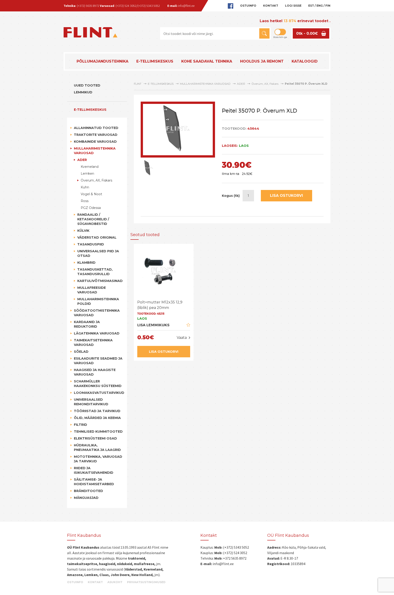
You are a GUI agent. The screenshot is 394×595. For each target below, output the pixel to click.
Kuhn (85, 187)
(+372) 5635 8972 (88, 6)
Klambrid (86, 263)
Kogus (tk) (231, 196)
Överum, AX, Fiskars (96, 180)
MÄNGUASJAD (86, 498)
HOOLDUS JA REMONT (262, 61)
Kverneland (89, 167)
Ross (84, 201)
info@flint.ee (186, 6)
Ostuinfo (248, 5)
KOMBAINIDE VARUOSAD (95, 142)
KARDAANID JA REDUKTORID (87, 324)
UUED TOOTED (87, 85)
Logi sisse (293, 5)
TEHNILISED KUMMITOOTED (98, 431)
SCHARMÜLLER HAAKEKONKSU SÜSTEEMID (98, 383)
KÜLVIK (83, 231)
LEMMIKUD (83, 92)
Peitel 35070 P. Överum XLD (306, 83)
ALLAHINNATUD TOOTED (96, 128)
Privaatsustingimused (146, 582)
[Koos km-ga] (280, 32)
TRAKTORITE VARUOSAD (95, 135)
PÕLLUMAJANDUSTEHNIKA (102, 61)
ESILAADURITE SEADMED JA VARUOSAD (98, 360)
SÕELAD (81, 352)
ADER (82, 160)
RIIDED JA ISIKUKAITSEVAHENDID (93, 470)
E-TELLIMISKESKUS (154, 61)
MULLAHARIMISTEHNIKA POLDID (98, 301)
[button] (264, 33)
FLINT (137, 83)
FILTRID (80, 425)
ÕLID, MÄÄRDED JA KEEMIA (97, 418)
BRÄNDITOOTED (88, 491)
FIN (327, 5)
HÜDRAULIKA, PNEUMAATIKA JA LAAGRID (97, 447)
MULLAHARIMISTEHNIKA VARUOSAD (95, 150)
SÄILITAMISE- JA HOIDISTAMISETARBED (94, 481)
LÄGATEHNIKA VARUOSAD (96, 333)
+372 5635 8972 (234, 558)
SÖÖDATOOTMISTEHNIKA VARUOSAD (97, 312)
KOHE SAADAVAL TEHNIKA (206, 61)
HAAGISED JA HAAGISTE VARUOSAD (95, 372)
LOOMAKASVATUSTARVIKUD (99, 393)
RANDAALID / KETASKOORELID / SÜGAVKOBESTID (93, 219)
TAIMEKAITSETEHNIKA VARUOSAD (93, 342)
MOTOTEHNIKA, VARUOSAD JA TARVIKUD (98, 459)
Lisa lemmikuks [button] (153, 325)
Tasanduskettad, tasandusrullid (95, 271)
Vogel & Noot (91, 194)
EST (311, 5)
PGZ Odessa (91, 208)
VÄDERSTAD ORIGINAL (97, 237)
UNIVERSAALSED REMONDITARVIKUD (91, 402)
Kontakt (270, 5)
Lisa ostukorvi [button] (163, 352)
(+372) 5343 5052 (148, 6)
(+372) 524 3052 (126, 6)
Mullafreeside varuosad (91, 290)
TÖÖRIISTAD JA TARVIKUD (97, 411)
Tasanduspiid (90, 244)
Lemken (87, 173)
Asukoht (114, 582)
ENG (319, 5)
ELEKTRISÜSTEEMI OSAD (95, 438)
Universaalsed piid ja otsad (98, 253)
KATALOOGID (305, 61)
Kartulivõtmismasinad (100, 281)
